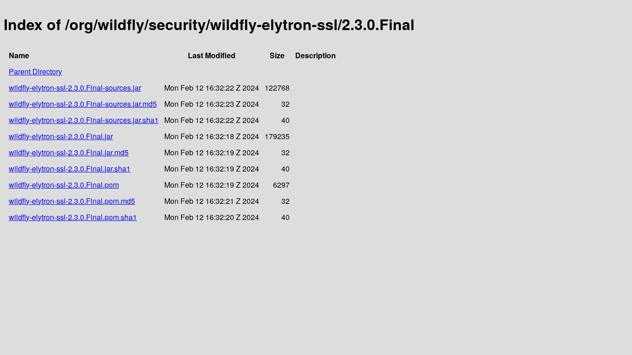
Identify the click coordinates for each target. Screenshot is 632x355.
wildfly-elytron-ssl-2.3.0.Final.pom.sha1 (73, 217)
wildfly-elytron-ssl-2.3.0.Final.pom (64, 184)
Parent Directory (35, 71)
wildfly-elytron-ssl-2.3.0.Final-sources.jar (75, 87)
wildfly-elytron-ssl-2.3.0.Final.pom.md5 (72, 201)
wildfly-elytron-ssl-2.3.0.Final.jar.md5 (69, 152)
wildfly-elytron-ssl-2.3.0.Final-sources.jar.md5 (83, 103)
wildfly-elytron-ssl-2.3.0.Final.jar (61, 136)
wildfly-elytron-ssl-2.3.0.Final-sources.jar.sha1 (84, 120)
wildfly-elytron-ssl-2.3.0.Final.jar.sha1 (69, 168)
